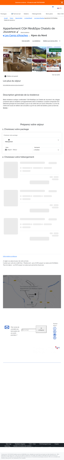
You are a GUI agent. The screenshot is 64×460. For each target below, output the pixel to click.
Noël (19, 395)
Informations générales (12, 41)
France (11, 18)
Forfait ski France (38, 415)
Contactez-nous (8, 368)
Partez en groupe (38, 374)
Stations (26, 14)
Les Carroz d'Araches (39, 18)
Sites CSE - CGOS (38, 376)
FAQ (4, 379)
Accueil (6, 18)
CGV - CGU (32, 444)
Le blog (20, 427)
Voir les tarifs (26, 41)
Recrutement (7, 376)
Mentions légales (20, 444)
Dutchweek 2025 (38, 435)
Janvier (20, 399)
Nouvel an (21, 397)
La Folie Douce (37, 437)
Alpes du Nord (18, 18)
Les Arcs (51, 382)
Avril (19, 407)
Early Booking (22, 380)
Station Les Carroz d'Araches (52, 41)
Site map (9, 444)
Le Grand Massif (28, 18)
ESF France (36, 417)
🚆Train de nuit (15, 14)
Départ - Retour (12, 150)
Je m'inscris (41, 329)
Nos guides (21, 429)
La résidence (36, 41)
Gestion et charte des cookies (23, 446)
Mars (19, 405)
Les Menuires (53, 384)
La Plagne (52, 380)
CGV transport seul (45, 444)
